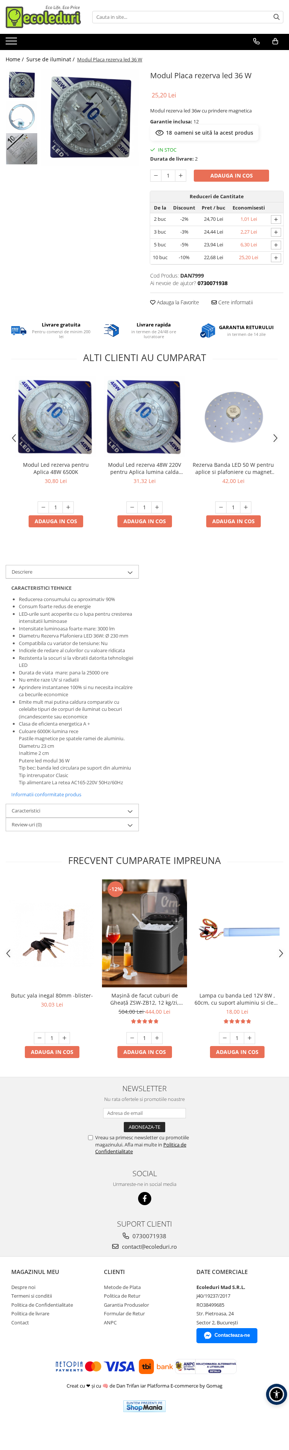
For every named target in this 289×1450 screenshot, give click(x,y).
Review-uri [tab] (27, 824)
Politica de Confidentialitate (42, 1304)
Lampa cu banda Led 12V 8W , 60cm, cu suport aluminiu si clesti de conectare (237, 999)
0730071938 (148, 1236)
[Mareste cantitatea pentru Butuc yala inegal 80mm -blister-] (64, 1038)
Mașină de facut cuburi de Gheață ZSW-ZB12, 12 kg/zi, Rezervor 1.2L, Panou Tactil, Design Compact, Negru (144, 999)
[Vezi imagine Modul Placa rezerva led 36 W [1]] (21, 116)
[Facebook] (144, 1198)
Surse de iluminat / (51, 59)
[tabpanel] (90, 117)
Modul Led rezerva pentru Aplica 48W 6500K (56, 468)
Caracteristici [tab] (26, 810)
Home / (15, 59)
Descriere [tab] (22, 571)
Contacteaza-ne (232, 1335)
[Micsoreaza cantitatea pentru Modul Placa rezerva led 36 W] (155, 176)
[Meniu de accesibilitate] (276, 1394)
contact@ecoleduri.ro (148, 1246)
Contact (20, 1322)
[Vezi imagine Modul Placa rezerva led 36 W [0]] (21, 84)
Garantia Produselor (126, 1304)
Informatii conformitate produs (46, 794)
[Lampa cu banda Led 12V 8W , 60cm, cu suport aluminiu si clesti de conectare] (237, 933)
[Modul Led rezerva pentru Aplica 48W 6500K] (55, 416)
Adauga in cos (231, 175)
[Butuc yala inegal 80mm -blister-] (51, 933)
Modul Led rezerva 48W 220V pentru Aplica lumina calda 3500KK (144, 468)
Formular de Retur (124, 1313)
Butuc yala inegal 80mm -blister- (52, 995)
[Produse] (12, 43)
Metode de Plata (122, 1287)
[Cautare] (276, 17)
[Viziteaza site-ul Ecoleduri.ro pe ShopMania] (144, 1406)
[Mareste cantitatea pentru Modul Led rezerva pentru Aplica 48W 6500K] (68, 507)
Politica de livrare (30, 1313)
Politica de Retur (122, 1295)
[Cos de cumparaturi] (275, 41)
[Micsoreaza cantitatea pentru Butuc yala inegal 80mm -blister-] (39, 1038)
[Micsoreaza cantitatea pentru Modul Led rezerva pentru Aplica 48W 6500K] (43, 507)
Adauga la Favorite (177, 302)
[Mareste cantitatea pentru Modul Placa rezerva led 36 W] (180, 176)
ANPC (110, 1322)
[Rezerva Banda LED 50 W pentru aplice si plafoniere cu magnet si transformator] (233, 416)
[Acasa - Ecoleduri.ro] (43, 17)
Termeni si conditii (31, 1295)
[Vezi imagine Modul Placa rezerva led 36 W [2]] (21, 148)
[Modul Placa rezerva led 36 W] (90, 117)
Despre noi (23, 1287)
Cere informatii (235, 302)
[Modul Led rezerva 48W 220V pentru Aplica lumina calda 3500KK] (144, 416)
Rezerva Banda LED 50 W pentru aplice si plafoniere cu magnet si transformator (233, 468)
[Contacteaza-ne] (256, 41)
